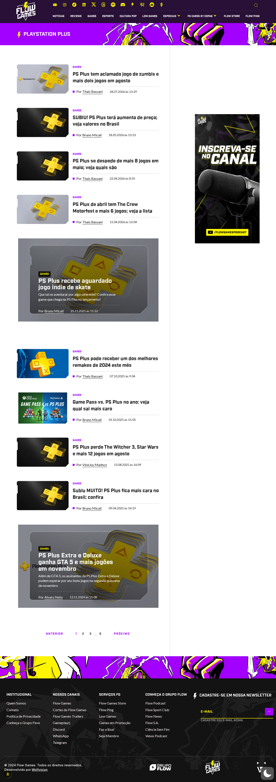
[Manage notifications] (7, 774)
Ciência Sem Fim (157, 729)
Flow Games (62, 703)
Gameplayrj (61, 723)
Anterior (54, 633)
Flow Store (232, 16)
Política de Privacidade (23, 716)
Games (92, 16)
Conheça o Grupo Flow (23, 723)
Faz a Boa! (106, 729)
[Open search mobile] (256, 5)
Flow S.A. (152, 723)
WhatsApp (61, 736)
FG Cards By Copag (200, 16)
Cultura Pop (128, 16)
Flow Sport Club (157, 710)
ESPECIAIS (169, 16)
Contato (12, 710)
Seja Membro (109, 736)
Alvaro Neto (53, 597)
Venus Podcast (156, 736)
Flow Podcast (155, 703)
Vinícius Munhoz (94, 465)
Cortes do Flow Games (69, 710)
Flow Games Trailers (68, 716)
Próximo (122, 633)
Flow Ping (253, 16)
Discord (59, 729)
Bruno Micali (92, 135)
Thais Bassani (92, 91)
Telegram (60, 742)
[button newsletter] (269, 711)
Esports (108, 16)
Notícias (58, 16)
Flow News (153, 716)
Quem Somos (16, 703)
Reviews (76, 16)
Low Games (149, 16)
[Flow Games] (26, 11)
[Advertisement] (220, 84)
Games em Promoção (114, 723)
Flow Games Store (112, 703)
